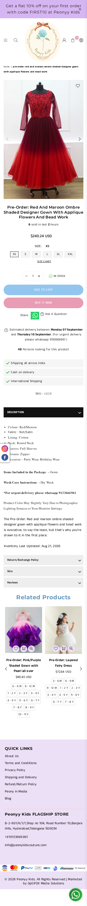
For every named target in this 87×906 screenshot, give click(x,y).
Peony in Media (16, 791)
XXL (70, 254)
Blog (8, 798)
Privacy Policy (15, 770)
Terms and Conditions (20, 763)
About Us (12, 756)
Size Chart (44, 261)
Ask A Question (55, 314)
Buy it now (43, 302)
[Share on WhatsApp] (34, 315)
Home (6, 66)
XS (14, 254)
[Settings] (80, 40)
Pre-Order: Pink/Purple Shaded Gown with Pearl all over (23, 665)
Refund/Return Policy (20, 784)
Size (10, 571)
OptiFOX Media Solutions (46, 883)
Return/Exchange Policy (22, 560)
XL (58, 254)
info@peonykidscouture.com (26, 845)
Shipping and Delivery (21, 777)
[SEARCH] (16, 40)
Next (79, 139)
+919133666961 (16, 837)
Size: (42, 246)
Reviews (12, 583)
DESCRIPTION (15, 412)
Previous (7, 139)
